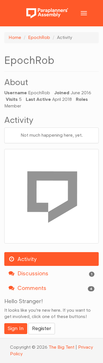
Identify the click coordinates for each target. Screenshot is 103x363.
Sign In (16, 328)
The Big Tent (61, 347)
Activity (26, 259)
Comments (54, 287)
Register (41, 328)
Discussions (54, 273)
